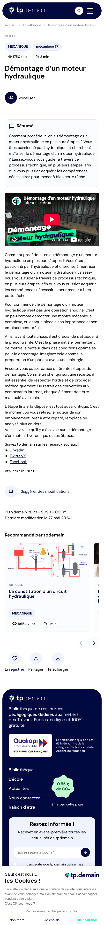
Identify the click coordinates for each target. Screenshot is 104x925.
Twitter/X (18, 455)
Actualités (19, 788)
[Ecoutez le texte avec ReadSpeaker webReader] (52, 97)
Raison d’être (22, 807)
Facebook (18, 461)
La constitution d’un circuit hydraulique (38, 594)
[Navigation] (90, 11)
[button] (45, 491)
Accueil (10, 25)
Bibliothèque (31, 25)
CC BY (60, 512)
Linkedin (17, 450)
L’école (16, 779)
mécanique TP (47, 46)
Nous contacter (24, 798)
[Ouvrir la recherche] (79, 11)
